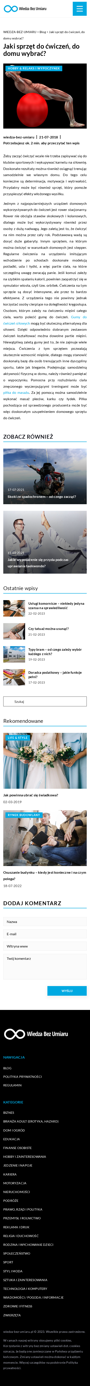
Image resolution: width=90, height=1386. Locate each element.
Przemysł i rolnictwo (22, 1218)
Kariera (10, 1174)
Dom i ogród (14, 1130)
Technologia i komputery (25, 1289)
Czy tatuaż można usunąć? (48, 629)
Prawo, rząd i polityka (22, 1209)
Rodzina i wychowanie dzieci (28, 1244)
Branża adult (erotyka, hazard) (31, 1121)
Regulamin (12, 1085)
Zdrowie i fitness (17, 1306)
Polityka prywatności (22, 1076)
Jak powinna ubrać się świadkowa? (30, 795)
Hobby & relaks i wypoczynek (34, 68)
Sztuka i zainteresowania (25, 1280)
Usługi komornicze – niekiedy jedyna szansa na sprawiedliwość (56, 605)
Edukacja (11, 1139)
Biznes (8, 1112)
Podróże (10, 1200)
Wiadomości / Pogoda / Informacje (33, 1297)
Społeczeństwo (16, 1253)
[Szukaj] (8, 702)
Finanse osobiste (17, 1148)
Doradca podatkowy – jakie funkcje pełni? (55, 674)
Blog (7, 1068)
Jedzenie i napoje (17, 1165)
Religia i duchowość (21, 1236)
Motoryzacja (14, 1183)
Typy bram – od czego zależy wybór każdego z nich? (55, 651)
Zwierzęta (12, 1315)
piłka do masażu (16, 392)
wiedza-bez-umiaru (18, 137)
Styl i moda (12, 1271)
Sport (8, 1262)
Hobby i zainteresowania (24, 1156)
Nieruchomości (16, 1192)
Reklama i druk (16, 1227)
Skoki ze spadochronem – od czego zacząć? (42, 496)
